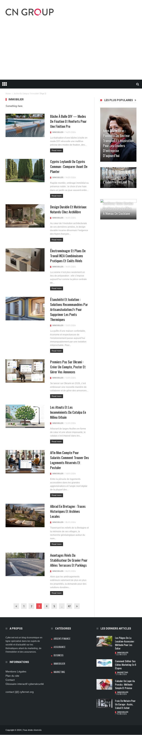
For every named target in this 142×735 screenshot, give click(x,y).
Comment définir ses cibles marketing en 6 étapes (125, 664)
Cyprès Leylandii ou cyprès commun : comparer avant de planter (68, 166)
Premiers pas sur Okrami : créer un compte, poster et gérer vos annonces (68, 366)
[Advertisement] (71, 52)
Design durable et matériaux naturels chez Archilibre (68, 209)
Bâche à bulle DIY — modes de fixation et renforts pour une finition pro (68, 121)
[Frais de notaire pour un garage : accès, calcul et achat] (104, 703)
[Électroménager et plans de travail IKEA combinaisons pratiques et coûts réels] (25, 259)
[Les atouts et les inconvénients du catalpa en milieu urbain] (25, 416)
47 (69, 606)
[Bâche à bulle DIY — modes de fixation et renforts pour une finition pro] (25, 125)
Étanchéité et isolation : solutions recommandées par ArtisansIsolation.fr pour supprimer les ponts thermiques (69, 309)
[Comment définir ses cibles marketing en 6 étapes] (104, 663)
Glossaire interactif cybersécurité (25, 683)
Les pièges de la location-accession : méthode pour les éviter (125, 643)
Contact (10, 679)
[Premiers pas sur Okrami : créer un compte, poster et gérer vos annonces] (25, 371)
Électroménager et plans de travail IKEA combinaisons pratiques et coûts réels (68, 255)
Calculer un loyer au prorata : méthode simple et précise (125, 684)
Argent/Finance (62, 638)
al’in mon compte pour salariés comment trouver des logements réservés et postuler (69, 460)
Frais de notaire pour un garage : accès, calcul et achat (125, 704)
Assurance (59, 647)
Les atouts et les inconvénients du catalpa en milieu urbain (68, 412)
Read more (57, 150)
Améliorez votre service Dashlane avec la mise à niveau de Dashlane (118, 208)
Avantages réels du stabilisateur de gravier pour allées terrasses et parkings (68, 560)
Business (58, 655)
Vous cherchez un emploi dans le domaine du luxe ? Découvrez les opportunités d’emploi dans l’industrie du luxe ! (118, 169)
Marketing (59, 672)
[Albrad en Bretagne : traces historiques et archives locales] (25, 515)
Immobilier (57, 132)
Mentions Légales (16, 671)
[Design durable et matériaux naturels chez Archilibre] (25, 216)
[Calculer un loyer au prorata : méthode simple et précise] (104, 684)
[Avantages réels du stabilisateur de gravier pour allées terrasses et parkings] (25, 564)
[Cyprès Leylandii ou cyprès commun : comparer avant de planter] (25, 170)
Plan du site (12, 675)
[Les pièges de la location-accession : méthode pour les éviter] (104, 641)
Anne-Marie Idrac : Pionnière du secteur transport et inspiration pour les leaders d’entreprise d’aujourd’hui (118, 143)
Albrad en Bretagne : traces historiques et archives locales (68, 511)
